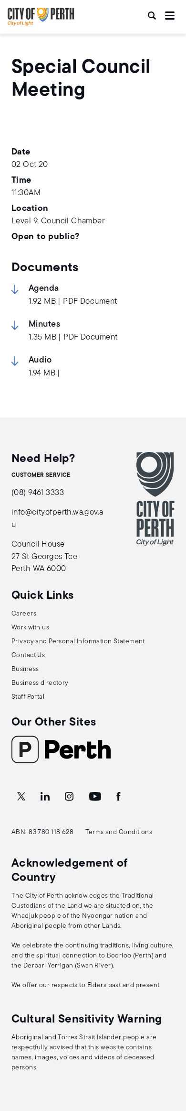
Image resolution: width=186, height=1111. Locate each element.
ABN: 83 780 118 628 (42, 832)
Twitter (21, 796)
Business (25, 669)
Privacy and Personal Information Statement (78, 641)
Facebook (119, 796)
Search (152, 15)
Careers (23, 613)
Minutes (44, 324)
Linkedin (46, 796)
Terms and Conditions (119, 832)
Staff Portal (27, 697)
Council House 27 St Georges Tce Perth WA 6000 (44, 556)
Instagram (70, 796)
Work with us (30, 627)
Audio (40, 360)
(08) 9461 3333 (37, 493)
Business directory (40, 683)
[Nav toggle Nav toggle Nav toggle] (170, 15)
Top (169, 1053)
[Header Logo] (41, 24)
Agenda (44, 289)
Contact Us (28, 655)
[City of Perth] (155, 499)
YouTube (95, 796)
